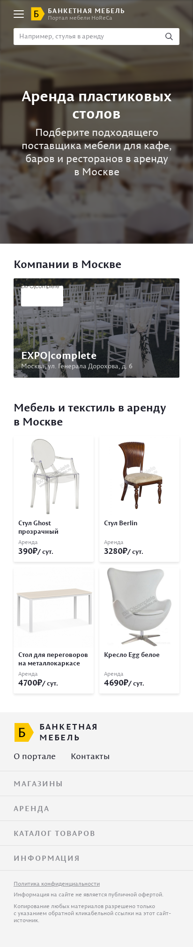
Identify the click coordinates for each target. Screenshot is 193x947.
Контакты (90, 756)
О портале (35, 756)
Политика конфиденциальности (57, 883)
